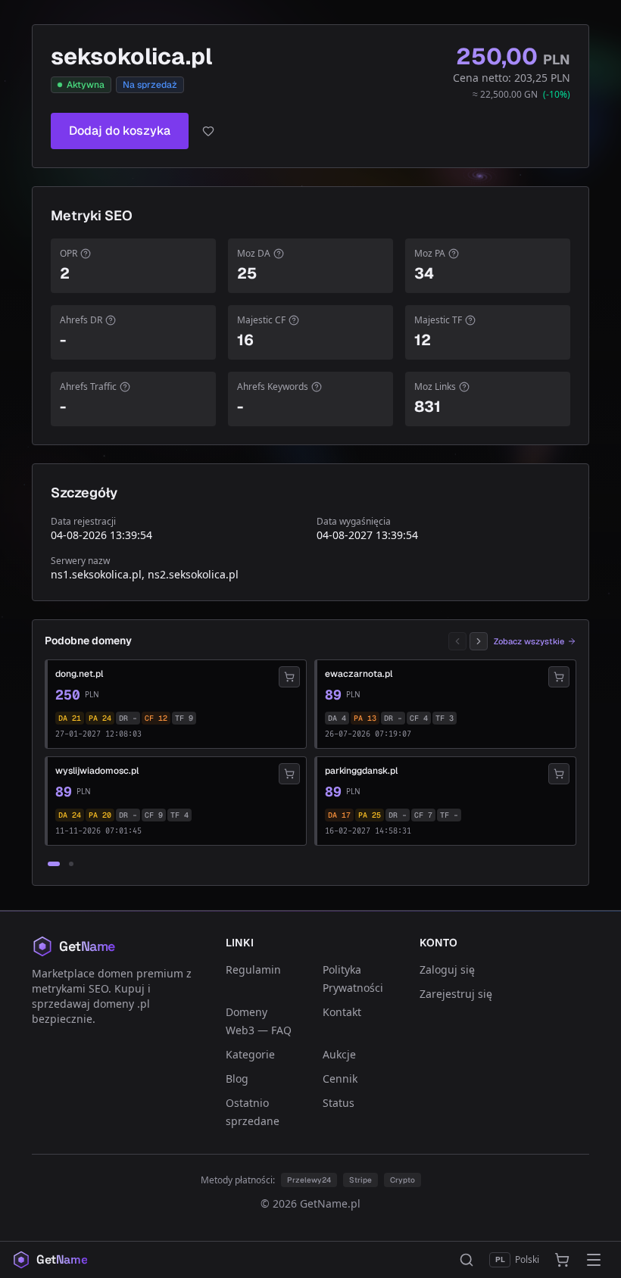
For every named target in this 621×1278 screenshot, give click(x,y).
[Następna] (479, 641)
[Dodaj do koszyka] (289, 676)
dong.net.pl (79, 674)
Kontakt (342, 1012)
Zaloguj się (447, 969)
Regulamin (253, 969)
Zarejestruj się (456, 994)
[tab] (54, 864)
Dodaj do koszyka (119, 131)
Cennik (340, 1078)
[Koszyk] (562, 1259)
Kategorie (250, 1054)
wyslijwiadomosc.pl (97, 771)
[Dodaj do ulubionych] (208, 131)
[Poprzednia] (457, 641)
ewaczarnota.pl (358, 674)
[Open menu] (594, 1260)
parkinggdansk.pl (361, 771)
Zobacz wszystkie (529, 641)
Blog (237, 1078)
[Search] (466, 1259)
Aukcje (339, 1054)
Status (338, 1103)
